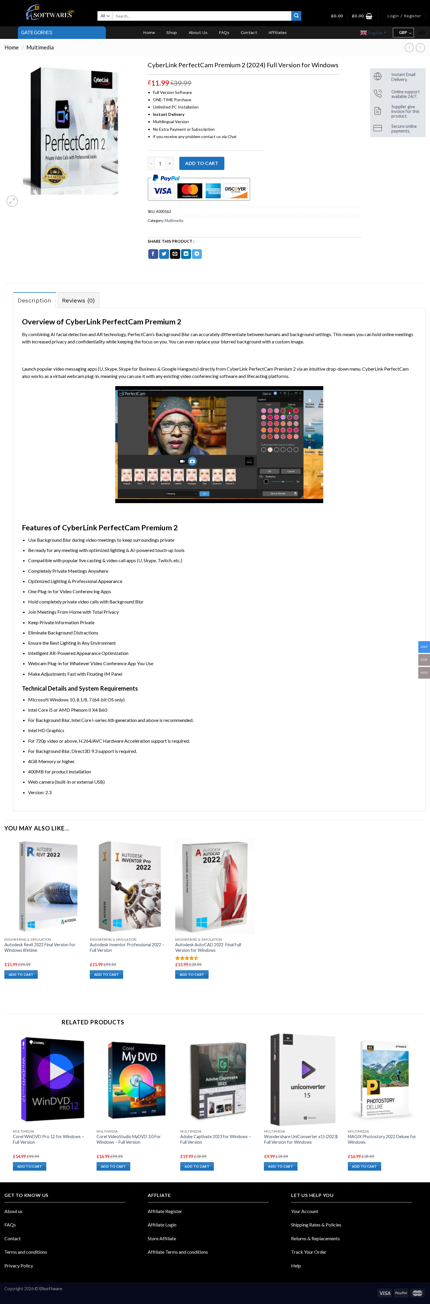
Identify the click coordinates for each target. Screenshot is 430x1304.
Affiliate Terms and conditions (178, 1252)
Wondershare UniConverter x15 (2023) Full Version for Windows (301, 1139)
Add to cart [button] (21, 974)
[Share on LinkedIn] (186, 254)
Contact (249, 32)
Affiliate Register (165, 1211)
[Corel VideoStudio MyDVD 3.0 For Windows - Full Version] (136, 1079)
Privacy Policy (18, 1265)
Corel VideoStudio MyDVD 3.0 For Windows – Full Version (129, 1139)
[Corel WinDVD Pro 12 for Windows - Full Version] (52, 1079)
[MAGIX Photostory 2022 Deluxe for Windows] (387, 1079)
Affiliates (278, 32)
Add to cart (201, 163)
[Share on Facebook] (153, 254)
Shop (171, 32)
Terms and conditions (25, 1252)
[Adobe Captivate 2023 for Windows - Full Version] (219, 1079)
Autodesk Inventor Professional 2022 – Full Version (127, 947)
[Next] (425, 1107)
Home (149, 32)
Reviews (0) (78, 300)
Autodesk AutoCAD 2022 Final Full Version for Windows (208, 947)
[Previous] (13, 1107)
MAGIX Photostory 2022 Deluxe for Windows (382, 1139)
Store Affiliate (162, 1238)
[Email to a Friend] (175, 254)
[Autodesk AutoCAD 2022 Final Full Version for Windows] (215, 886)
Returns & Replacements (315, 1238)
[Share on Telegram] (197, 254)
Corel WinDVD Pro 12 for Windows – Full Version (48, 1139)
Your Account (304, 1211)
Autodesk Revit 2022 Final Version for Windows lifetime (39, 947)
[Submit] (296, 16)
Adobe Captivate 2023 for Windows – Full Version (215, 1139)
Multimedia (40, 47)
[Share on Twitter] (164, 254)
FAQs (224, 32)
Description (34, 300)
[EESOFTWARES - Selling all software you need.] (49, 13)
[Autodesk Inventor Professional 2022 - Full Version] (129, 886)
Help (296, 1265)
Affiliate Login (162, 1224)
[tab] (34, 300)
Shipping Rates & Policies (316, 1224)
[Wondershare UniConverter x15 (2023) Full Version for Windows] (303, 1079)
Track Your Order (308, 1252)
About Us (198, 32)
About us (13, 1211)
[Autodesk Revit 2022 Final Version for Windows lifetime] (44, 886)
